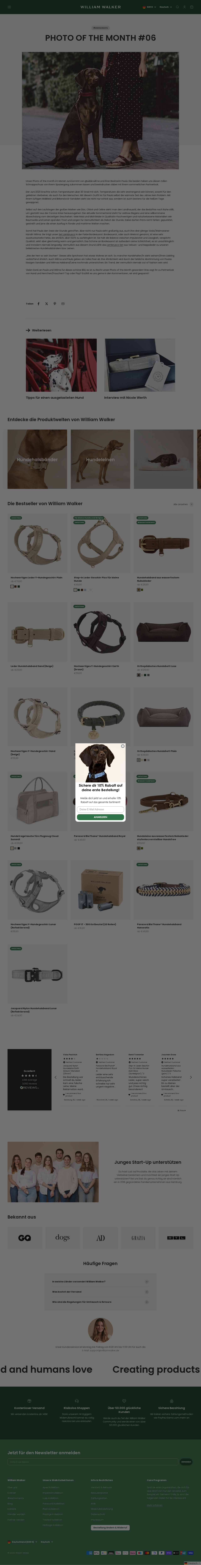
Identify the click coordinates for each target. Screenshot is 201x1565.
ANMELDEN (100, 817)
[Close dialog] (122, 746)
